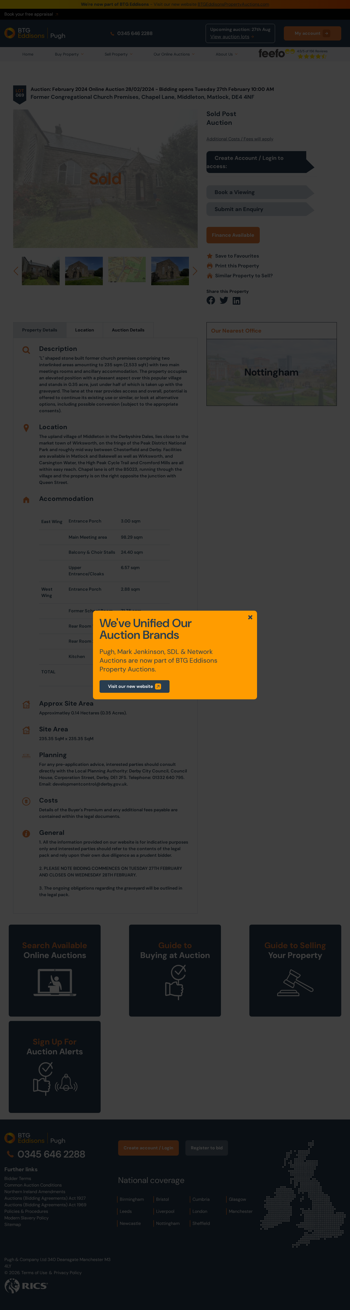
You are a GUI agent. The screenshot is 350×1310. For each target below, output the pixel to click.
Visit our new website (130, 686)
